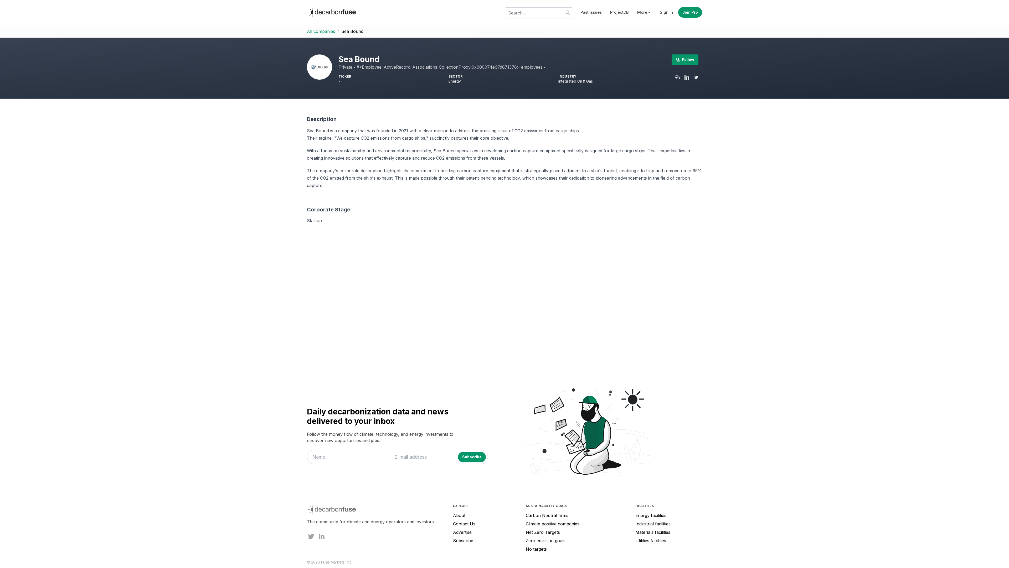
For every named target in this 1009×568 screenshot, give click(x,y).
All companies (321, 31)
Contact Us (464, 523)
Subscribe (463, 540)
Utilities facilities (650, 540)
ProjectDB (619, 12)
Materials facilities (652, 532)
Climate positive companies (552, 523)
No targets (536, 549)
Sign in (666, 12)
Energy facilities (650, 515)
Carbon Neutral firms (547, 515)
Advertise (462, 532)
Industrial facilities (653, 523)
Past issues (591, 12)
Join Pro (690, 12)
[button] (644, 12)
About (459, 515)
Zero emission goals (545, 540)
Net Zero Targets (543, 532)
